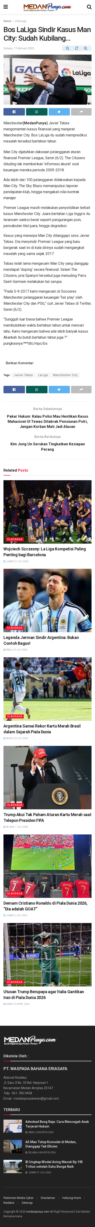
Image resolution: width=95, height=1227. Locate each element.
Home (7, 21)
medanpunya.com (37, 1211)
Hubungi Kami (71, 1198)
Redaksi (8, 1202)
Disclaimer (48, 1198)
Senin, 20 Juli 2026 (17, 738)
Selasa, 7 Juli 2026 (17, 827)
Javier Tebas (23, 375)
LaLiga (43, 375)
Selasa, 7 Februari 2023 (18, 48)
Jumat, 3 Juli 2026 (16, 915)
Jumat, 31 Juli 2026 (17, 561)
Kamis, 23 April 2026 (18, 1004)
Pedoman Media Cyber (18, 1198)
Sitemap (27, 1202)
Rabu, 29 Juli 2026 (16, 649)
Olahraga (21, 21)
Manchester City (65, 375)
